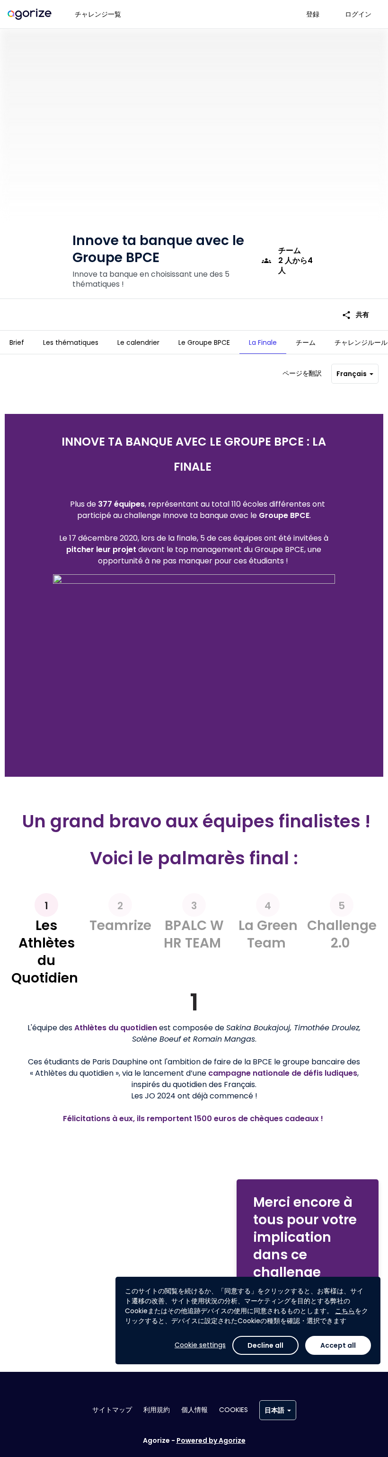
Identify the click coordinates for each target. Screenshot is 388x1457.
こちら (345, 1311)
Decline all (265, 1345)
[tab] (17, 342)
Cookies (233, 1409)
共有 (355, 315)
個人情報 (194, 1409)
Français (351, 373)
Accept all (338, 1345)
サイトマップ (112, 1409)
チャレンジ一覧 (98, 14)
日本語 (274, 1410)
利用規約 (156, 1409)
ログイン (358, 14)
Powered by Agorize (211, 1440)
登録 (312, 14)
